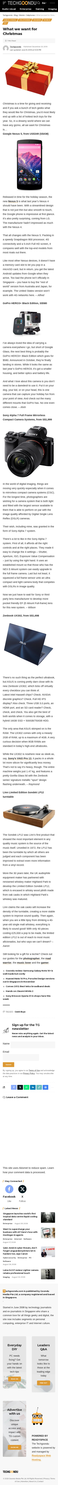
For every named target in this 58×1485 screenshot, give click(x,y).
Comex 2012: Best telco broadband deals (28, 986)
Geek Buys (20, 1011)
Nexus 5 (13, 201)
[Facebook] (9, 1194)
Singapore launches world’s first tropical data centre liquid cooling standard (20, 1216)
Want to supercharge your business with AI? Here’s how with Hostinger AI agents (20, 1232)
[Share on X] (20, 1087)
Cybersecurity (9, 1258)
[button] (5, 3)
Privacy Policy (29, 1073)
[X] (22, 1194)
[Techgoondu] (22, 3)
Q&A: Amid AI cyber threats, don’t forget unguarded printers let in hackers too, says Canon (20, 1251)
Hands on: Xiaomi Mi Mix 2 (19, 991)
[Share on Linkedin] (33, 1087)
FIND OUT (43, 1383)
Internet (18, 1239)
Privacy (47, 1479)
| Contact (40, 1481)
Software (28, 1239)
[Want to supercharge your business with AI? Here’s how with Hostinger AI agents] (48, 1233)
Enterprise (7, 1223)
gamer (45, 962)
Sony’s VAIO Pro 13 (19, 758)
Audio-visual (10, 20)
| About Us (32, 1481)
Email (6, 1051)
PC (5, 23)
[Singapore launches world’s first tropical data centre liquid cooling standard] (48, 1217)
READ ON (14, 1379)
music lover (24, 962)
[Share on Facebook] (14, 1087)
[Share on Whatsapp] (26, 1087)
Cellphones (24, 20)
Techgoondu (15, 47)
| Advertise (24, 1481)
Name (6, 1043)
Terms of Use (34, 1071)
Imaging (37, 20)
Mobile (47, 20)
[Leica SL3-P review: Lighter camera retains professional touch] (48, 1274)
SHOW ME (14, 1447)
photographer (31, 958)
